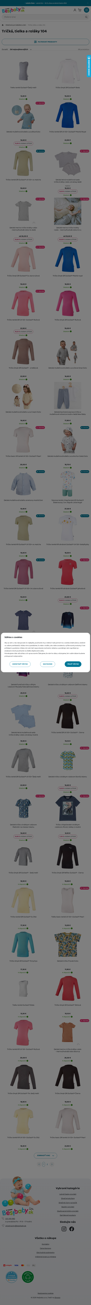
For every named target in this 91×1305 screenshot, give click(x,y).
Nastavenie (47, 664)
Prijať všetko (73, 664)
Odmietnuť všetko (20, 664)
